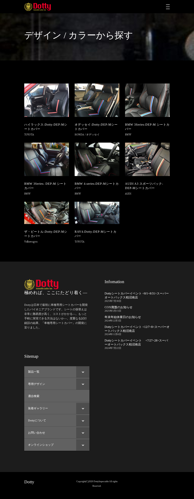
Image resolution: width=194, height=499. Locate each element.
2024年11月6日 (113, 334)
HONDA (79, 134)
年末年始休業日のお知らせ (123, 317)
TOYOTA (29, 134)
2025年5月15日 (113, 310)
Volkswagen (31, 241)
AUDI (128, 193)
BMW (128, 134)
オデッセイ (92, 134)
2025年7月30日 (113, 301)
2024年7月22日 (113, 348)
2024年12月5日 (113, 320)
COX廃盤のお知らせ (118, 307)
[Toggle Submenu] (82, 372)
